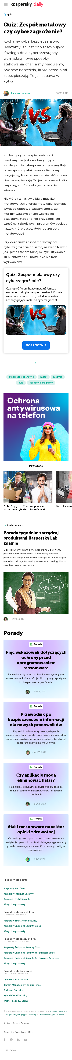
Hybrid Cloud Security (15, 995)
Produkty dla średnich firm (20, 938)
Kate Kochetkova (20, 93)
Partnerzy (25, 1023)
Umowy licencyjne (47, 1015)
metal (43, 376)
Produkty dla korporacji (18, 971)
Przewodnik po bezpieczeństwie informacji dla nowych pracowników (36, 719)
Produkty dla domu (15, 879)
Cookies (60, 1015)
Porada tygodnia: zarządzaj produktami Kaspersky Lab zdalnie (31, 538)
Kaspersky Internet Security (19, 894)
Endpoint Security (13, 990)
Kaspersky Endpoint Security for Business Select (30, 952)
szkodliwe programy (41, 382)
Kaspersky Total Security (17, 899)
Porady (37, 644)
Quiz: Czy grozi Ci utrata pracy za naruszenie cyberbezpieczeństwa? (24, 508)
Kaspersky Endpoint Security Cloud (22, 926)
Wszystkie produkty (14, 904)
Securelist (8, 1032)
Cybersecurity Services (16, 979)
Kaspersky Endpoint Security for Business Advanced (31, 958)
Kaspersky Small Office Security (20, 920)
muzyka (57, 376)
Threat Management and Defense (22, 985)
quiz (9, 14)
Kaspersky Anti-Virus (15, 888)
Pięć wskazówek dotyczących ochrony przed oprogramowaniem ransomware (36, 660)
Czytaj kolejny (15, 525)
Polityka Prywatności (59, 1011)
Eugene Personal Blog (24, 1032)
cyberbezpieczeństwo (21, 376)
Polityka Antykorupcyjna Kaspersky (20, 1015)
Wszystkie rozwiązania (16, 1001)
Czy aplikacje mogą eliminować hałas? (36, 778)
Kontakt (7, 1023)
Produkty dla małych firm (19, 912)
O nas (15, 1023)
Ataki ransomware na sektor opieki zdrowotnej (36, 829)
